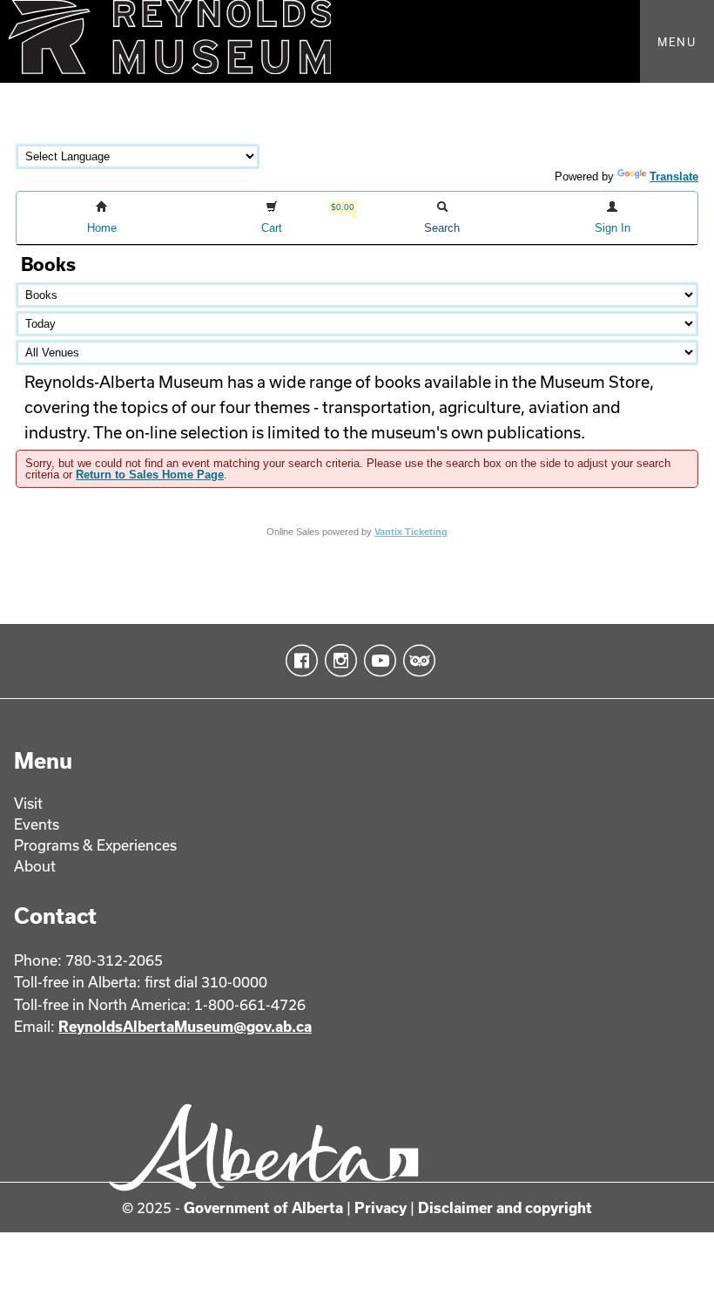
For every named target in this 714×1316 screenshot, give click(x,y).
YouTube (376, 660)
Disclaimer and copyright (505, 1207)
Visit (28, 803)
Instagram (337, 660)
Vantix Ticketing (411, 531)
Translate (674, 176)
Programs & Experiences (95, 845)
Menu (677, 42)
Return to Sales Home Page (150, 474)
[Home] (357, 41)
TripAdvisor (415, 660)
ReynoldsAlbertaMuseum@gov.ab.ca (185, 1026)
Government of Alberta (263, 1207)
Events (36, 824)
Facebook (298, 660)
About (35, 866)
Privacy (380, 1207)
